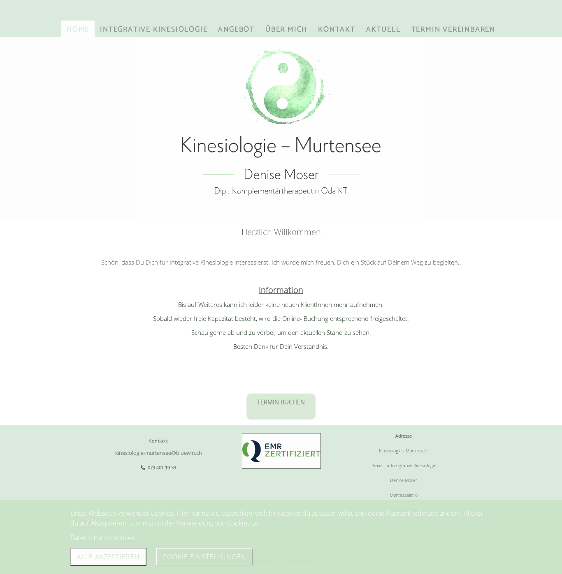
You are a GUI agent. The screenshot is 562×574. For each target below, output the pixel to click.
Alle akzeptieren (108, 556)
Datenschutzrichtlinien (102, 537)
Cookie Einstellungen (204, 556)
